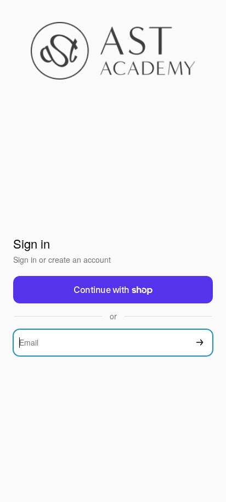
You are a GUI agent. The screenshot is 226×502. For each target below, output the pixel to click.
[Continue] (199, 342)
